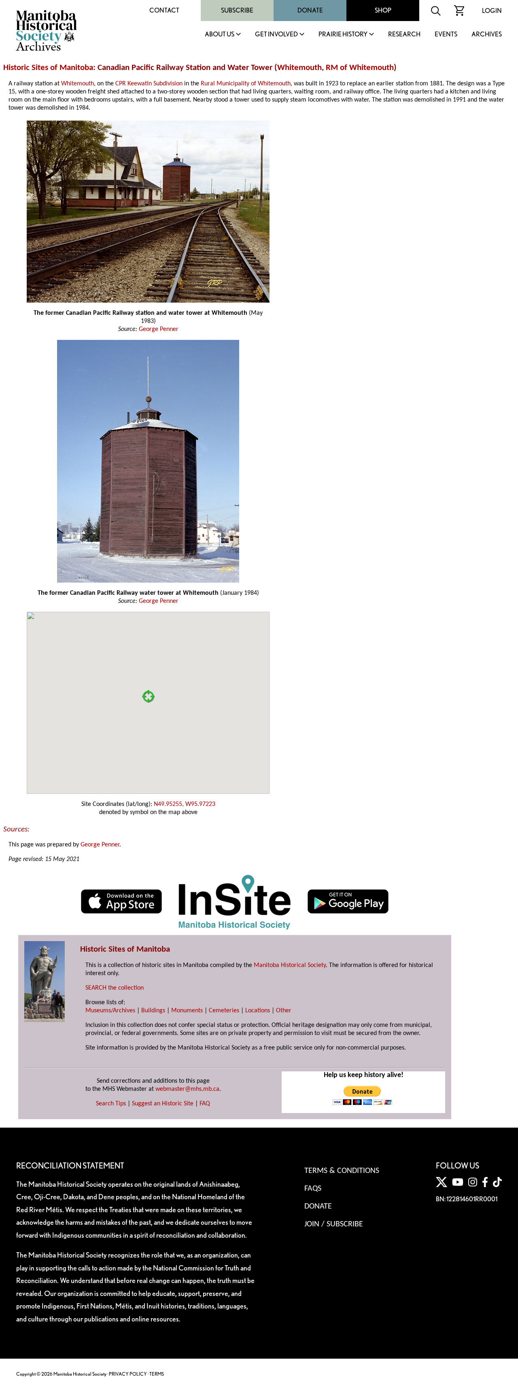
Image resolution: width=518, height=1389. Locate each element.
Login (492, 11)
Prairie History (342, 34)
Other (283, 1010)
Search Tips (111, 1104)
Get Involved (276, 34)
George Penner (158, 329)
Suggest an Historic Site (162, 1104)
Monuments (187, 1010)
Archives (486, 34)
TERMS (156, 1374)
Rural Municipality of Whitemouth (246, 84)
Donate (310, 10)
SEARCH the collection (114, 988)
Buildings (153, 1010)
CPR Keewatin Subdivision (149, 84)
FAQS (312, 1189)
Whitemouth (299, 68)
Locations (257, 1010)
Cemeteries (224, 1010)
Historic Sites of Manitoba (48, 68)
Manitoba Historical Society (290, 965)
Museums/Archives (110, 1010)
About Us (219, 34)
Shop (383, 10)
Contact (164, 10)
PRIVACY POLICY (128, 1374)
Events (446, 34)
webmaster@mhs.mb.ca (187, 1089)
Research (404, 34)
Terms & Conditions (341, 1171)
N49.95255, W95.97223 (184, 804)
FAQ (205, 1104)
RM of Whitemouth (360, 68)
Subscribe (237, 10)
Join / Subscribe (333, 1224)
